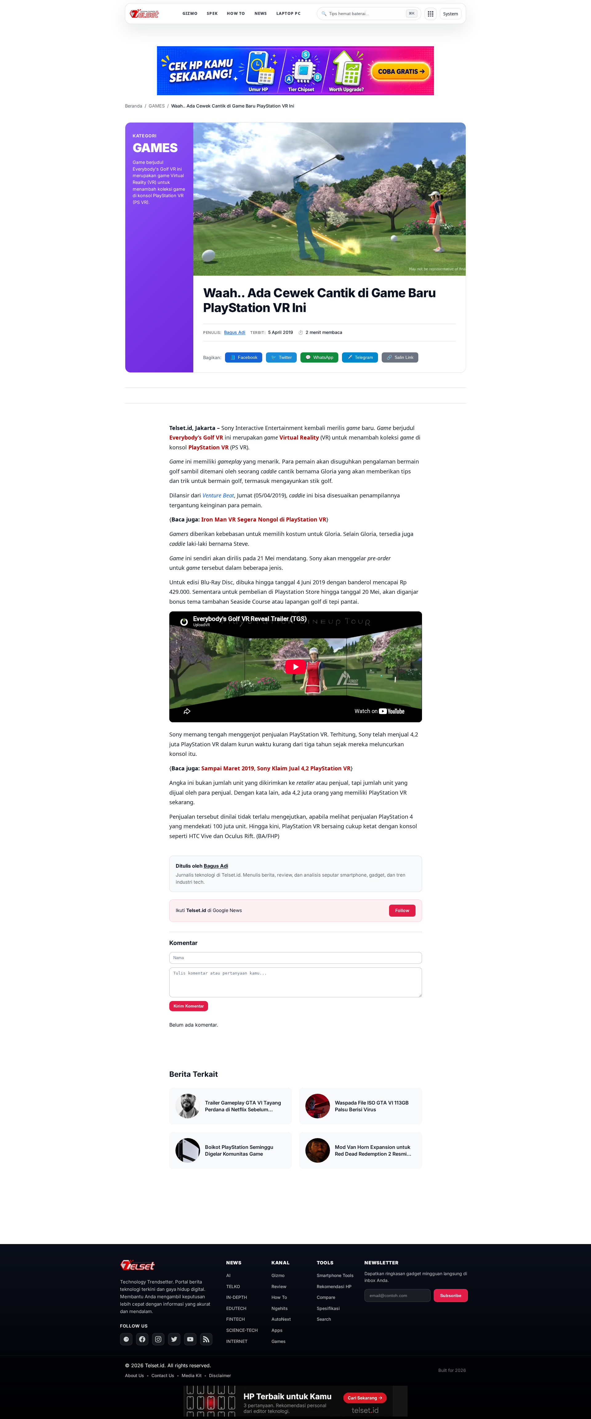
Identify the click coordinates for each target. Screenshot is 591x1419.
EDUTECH (236, 1308)
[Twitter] (174, 1339)
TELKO (233, 1286)
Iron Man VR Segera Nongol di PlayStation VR (263, 519)
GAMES (157, 105)
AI (228, 1275)
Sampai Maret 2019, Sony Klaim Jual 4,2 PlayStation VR (276, 768)
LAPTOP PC (288, 13)
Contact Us (162, 1375)
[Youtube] (190, 1339)
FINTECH (235, 1319)
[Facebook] (142, 1339)
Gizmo (277, 1275)
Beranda (133, 105)
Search (324, 1319)
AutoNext (281, 1319)
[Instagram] (158, 1339)
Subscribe (450, 1295)
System (450, 14)
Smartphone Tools (335, 1275)
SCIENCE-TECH (242, 1330)
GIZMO (190, 13)
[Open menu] (430, 14)
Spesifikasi (328, 1308)
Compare (326, 1297)
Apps (277, 1330)
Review (279, 1286)
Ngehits (279, 1308)
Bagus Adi (234, 332)
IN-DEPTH (236, 1297)
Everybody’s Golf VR (196, 437)
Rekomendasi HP (334, 1286)
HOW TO (236, 13)
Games (278, 1341)
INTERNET (236, 1341)
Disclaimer (220, 1375)
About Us (134, 1375)
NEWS (261, 13)
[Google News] (126, 1339)
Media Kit (192, 1375)
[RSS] (206, 1339)
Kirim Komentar (189, 1006)
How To (279, 1297)
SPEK (212, 13)
